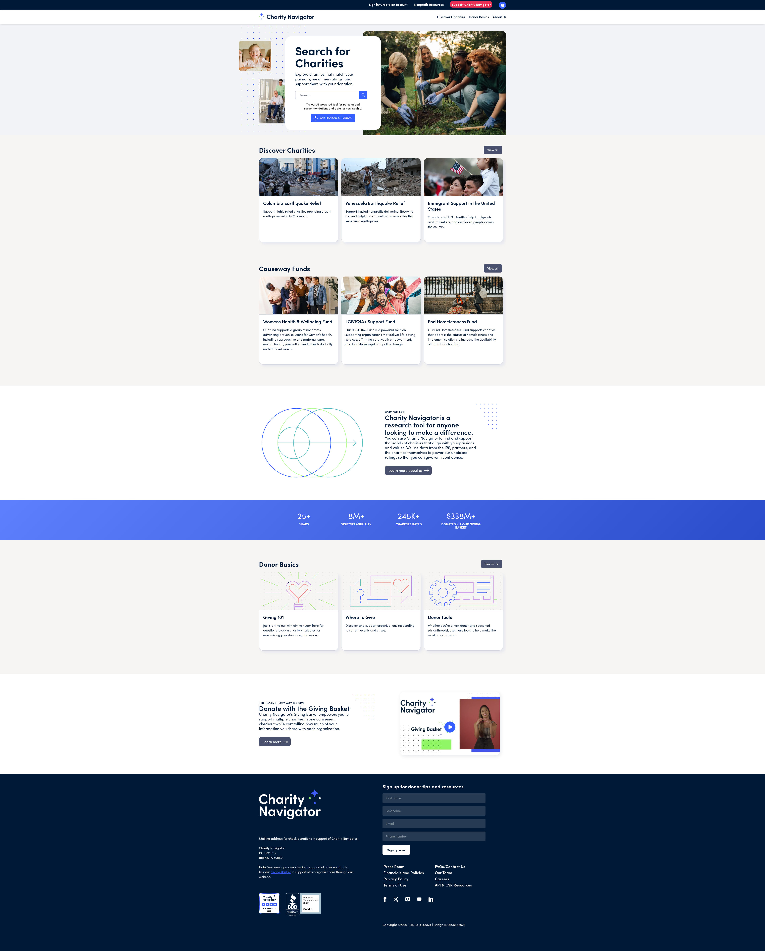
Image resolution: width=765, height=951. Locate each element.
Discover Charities (451, 16)
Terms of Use (394, 884)
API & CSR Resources (453, 884)
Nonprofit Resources (429, 4)
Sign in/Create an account (388, 4)
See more (491, 564)
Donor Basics (479, 16)
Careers (442, 878)
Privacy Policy (395, 878)
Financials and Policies (403, 872)
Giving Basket (281, 872)
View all (492, 150)
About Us (499, 16)
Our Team (443, 872)
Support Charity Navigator (471, 4)
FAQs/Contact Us (450, 866)
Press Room (393, 866)
